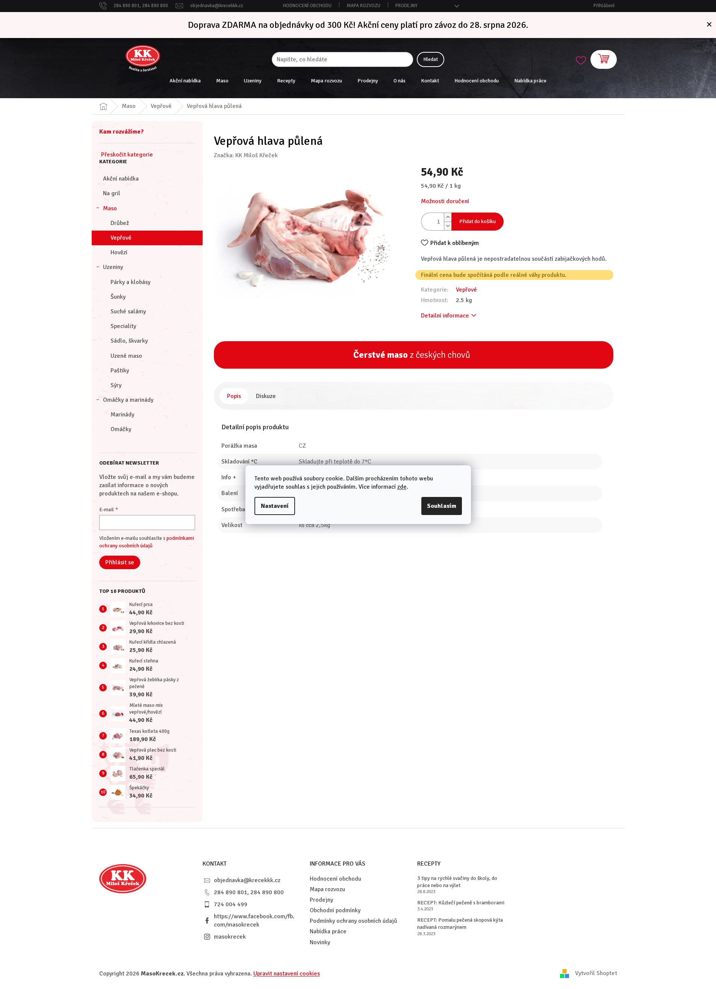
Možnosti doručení (445, 201)
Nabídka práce (328, 931)
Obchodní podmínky (335, 910)
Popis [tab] (234, 396)
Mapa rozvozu (363, 6)
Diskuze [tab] (266, 396)
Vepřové (121, 238)
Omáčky (121, 429)
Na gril (111, 193)
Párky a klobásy (130, 282)
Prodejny (406, 6)
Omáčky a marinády (128, 400)
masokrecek (230, 936)
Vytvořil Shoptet (596, 973)
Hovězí (119, 252)
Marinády (122, 414)
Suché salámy (128, 311)
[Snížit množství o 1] (447, 226)
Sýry (116, 385)
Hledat (430, 59)
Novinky (320, 942)
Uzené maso (126, 356)
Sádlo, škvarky (129, 341)
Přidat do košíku (477, 221)
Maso (110, 208)
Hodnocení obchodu (307, 6)
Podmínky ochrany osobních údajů (353, 921)
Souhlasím (441, 506)
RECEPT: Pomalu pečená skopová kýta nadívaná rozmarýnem (460, 923)
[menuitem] (185, 81)
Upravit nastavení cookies (286, 973)
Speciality (123, 326)
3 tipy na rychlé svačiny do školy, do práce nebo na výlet (457, 882)
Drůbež (120, 223)
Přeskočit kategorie (127, 154)
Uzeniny (113, 267)
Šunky (118, 297)
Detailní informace (445, 315)
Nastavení (275, 506)
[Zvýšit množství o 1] (447, 217)
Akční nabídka (121, 178)
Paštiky (120, 370)
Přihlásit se (119, 562)
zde (402, 487)
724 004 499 (230, 904)
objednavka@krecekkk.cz (247, 880)
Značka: (246, 155)
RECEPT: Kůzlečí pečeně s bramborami (460, 902)
